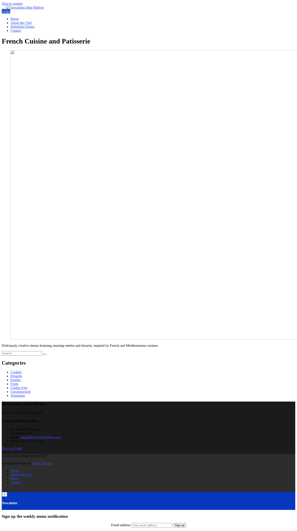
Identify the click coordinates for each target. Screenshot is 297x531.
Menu (14, 478)
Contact (15, 30)
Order (6, 11)
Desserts (16, 376)
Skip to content (12, 3)
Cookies (16, 372)
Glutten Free (19, 388)
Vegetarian (17, 395)
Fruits (14, 384)
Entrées (15, 380)
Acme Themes (42, 463)
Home (14, 19)
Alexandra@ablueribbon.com (40, 437)
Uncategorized (20, 392)
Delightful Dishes (22, 26)
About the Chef (21, 23)
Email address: (121, 525)
